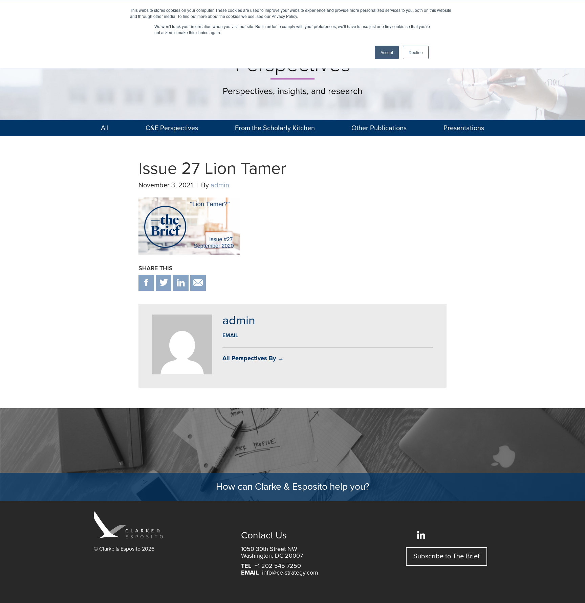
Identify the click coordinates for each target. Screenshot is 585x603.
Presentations (463, 128)
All (105, 128)
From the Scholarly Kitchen (275, 128)
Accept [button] (387, 52)
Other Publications (379, 128)
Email (230, 335)
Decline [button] (416, 52)
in (181, 283)
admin (220, 185)
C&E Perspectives (172, 128)
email (198, 283)
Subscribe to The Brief (446, 556)
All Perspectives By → (253, 358)
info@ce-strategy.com (290, 572)
